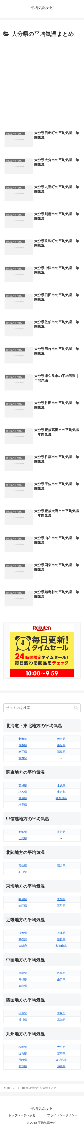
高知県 (61, 1019)
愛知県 (61, 899)
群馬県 (23, 798)
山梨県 (23, 838)
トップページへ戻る (22, 1115)
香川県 (23, 1019)
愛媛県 (61, 1013)
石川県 (23, 872)
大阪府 (23, 945)
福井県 (61, 865)
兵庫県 (61, 933)
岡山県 (23, 985)
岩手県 (23, 751)
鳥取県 (23, 973)
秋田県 (61, 738)
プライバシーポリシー (62, 1115)
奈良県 (61, 939)
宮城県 (23, 758)
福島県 (61, 751)
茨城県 (23, 785)
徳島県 (23, 1013)
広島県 (61, 973)
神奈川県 (61, 798)
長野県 (61, 832)
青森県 (23, 745)
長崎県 (23, 1059)
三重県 (61, 905)
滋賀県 (23, 933)
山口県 (61, 979)
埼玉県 (23, 804)
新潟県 (23, 832)
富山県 (23, 865)
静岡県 (23, 905)
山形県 (61, 745)
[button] (76, 707)
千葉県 (61, 785)
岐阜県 (23, 899)
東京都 (61, 791)
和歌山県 (61, 945)
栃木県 (23, 791)
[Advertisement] (42, 83)
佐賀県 (23, 1053)
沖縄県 (61, 1066)
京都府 (23, 939)
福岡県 (23, 1047)
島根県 (23, 979)
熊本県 (23, 1066)
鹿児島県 (61, 1059)
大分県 (61, 1047)
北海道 (23, 738)
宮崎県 (61, 1053)
